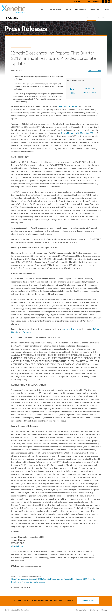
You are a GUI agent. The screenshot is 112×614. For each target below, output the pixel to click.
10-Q (72, 89)
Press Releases (91, 18)
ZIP (95, 92)
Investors (94, 9)
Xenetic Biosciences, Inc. (67, 106)
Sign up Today (88, 600)
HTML (89, 88)
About (43, 9)
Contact (106, 9)
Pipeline (68, 9)
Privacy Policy (81, 610)
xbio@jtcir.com (17, 546)
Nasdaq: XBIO (79, 1)
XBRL (72, 93)
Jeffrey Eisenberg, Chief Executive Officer (78, 133)
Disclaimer (94, 610)
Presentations (102, 18)
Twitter (96, 329)
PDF (94, 88)
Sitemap (104, 610)
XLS (89, 92)
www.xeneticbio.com (70, 329)
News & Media (80, 9)
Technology (55, 9)
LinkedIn (14, 332)
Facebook (27, 332)
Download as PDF (95, 71)
